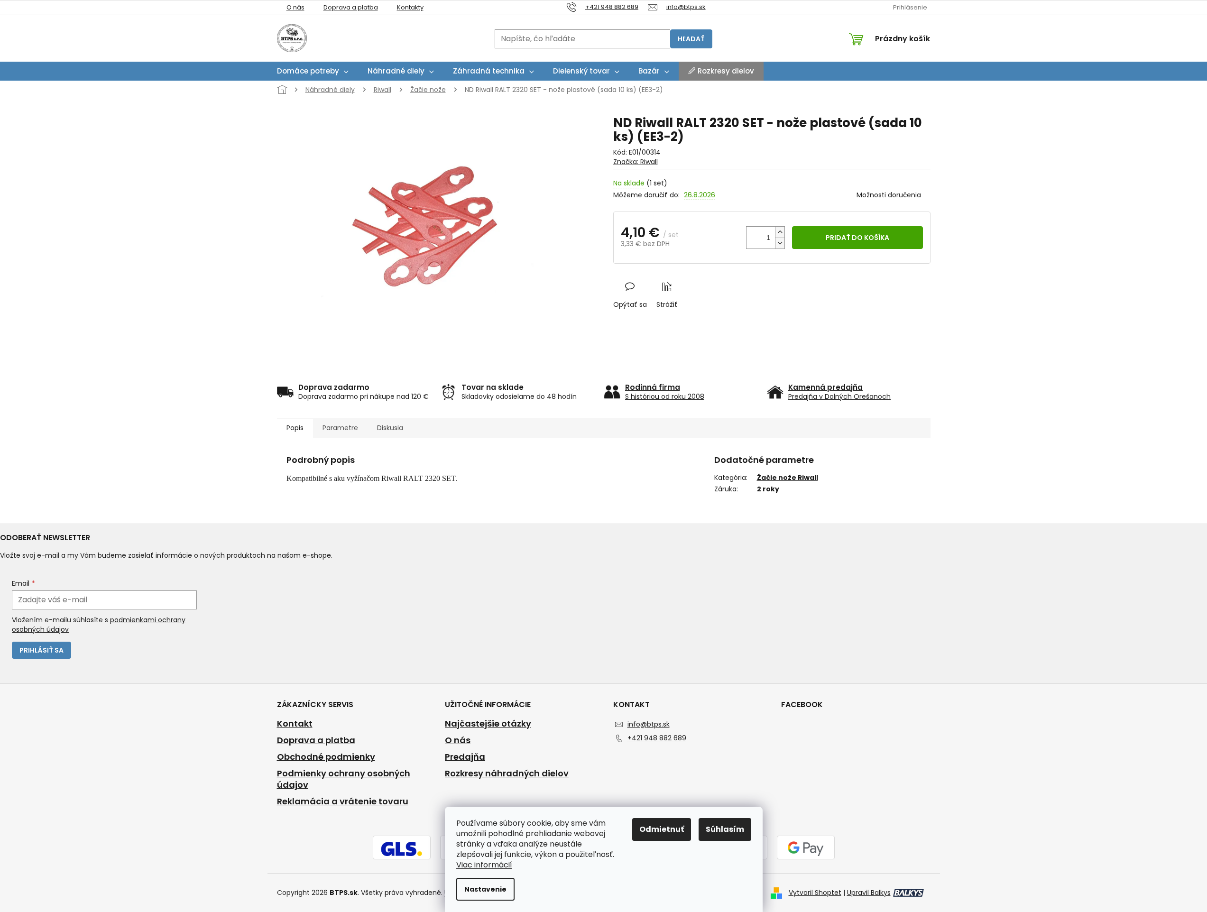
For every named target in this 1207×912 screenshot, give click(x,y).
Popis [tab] (295, 428)
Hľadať (691, 39)
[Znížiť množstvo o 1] (779, 243)
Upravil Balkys (869, 892)
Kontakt (295, 723)
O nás (295, 7)
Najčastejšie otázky (488, 723)
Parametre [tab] (340, 428)
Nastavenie (485, 889)
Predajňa (465, 757)
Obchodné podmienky (326, 757)
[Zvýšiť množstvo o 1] (779, 232)
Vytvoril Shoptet (815, 892)
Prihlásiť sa (41, 650)
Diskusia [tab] (390, 428)
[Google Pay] (805, 848)
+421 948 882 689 (656, 738)
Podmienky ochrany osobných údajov (343, 779)
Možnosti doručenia (889, 195)
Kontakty (410, 7)
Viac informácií (484, 864)
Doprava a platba (350, 7)
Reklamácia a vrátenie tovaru (342, 801)
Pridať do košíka (857, 237)
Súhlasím (725, 829)
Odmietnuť (661, 829)
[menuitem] (312, 71)
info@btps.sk (648, 724)
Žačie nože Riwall (787, 477)
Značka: (635, 161)
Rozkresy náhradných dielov (507, 773)
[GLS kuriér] (401, 848)
